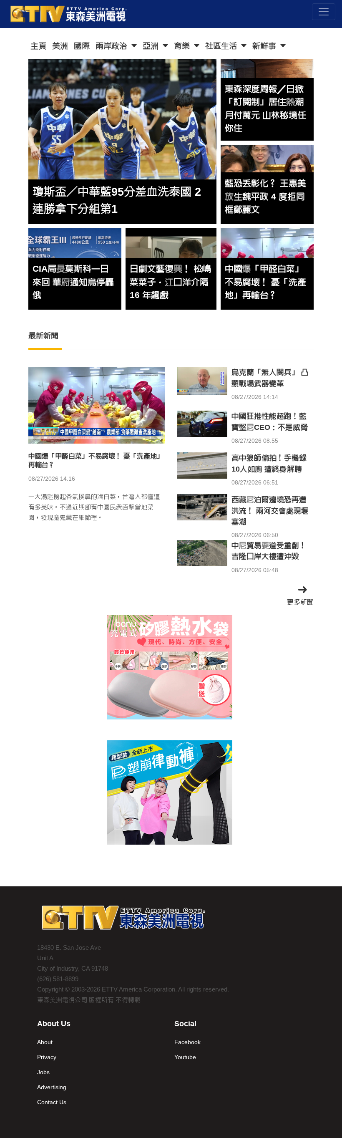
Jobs (43, 1072)
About (45, 1042)
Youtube (185, 1057)
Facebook (187, 1042)
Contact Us (51, 1102)
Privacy (46, 1057)
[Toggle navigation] (323, 11)
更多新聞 (300, 602)
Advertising (51, 1087)
